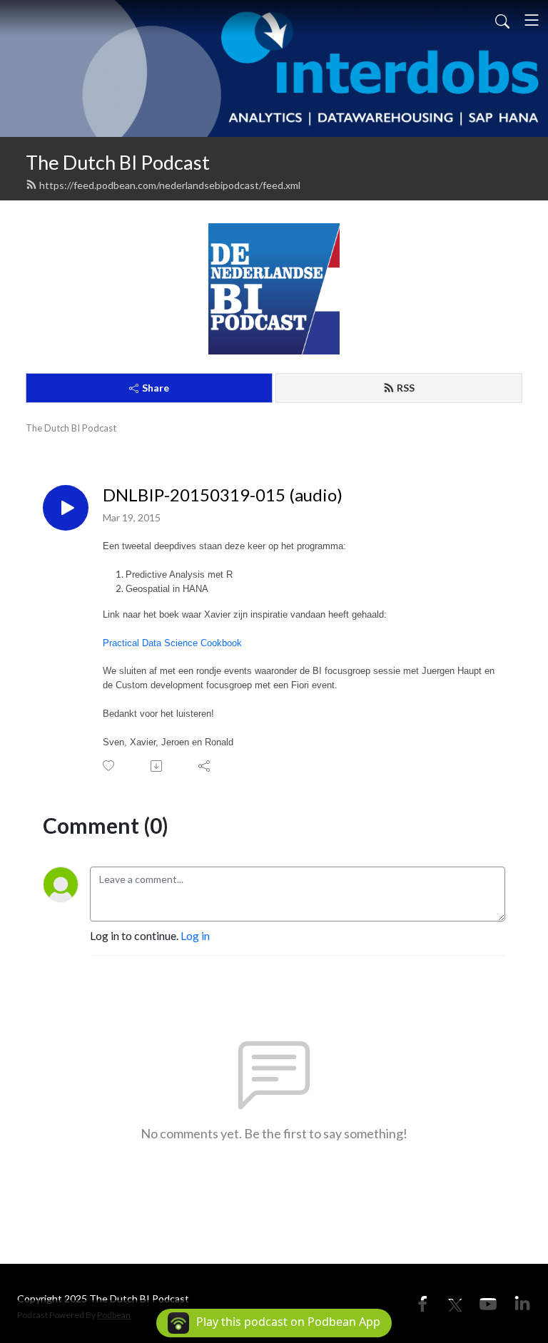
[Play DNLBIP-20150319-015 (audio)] (65, 508)
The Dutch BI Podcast (118, 162)
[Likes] (109, 765)
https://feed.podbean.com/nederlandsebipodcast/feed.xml (169, 185)
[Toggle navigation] (531, 20)
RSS (406, 388)
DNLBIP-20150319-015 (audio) (222, 495)
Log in (195, 935)
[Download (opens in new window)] (157, 766)
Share (155, 388)
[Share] (205, 766)
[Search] (502, 20)
